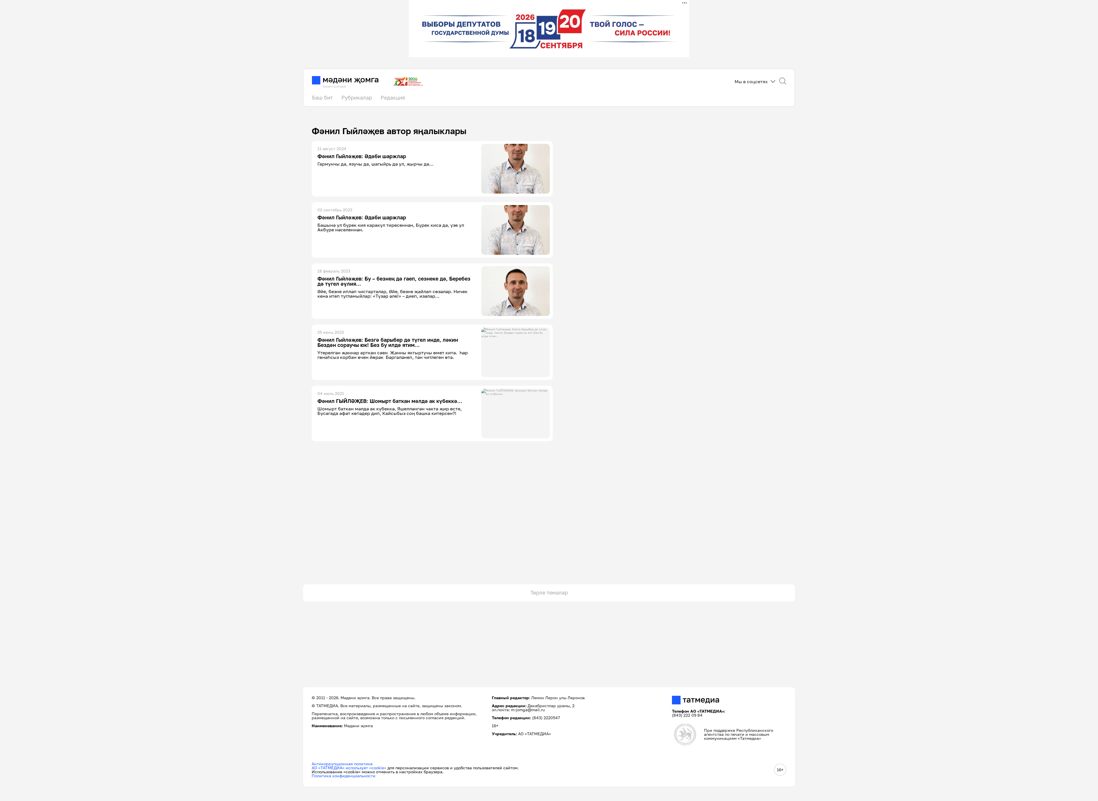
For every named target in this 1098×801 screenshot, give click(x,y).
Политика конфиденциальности (343, 775)
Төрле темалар (549, 592)
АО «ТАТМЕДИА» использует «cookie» (349, 767)
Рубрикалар (356, 97)
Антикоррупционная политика (342, 763)
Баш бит (322, 97)
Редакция (393, 97)
